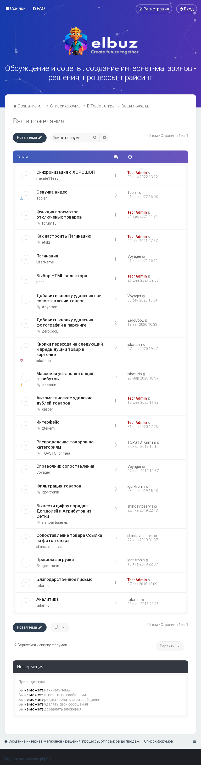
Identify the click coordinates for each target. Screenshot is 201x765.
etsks (46, 242)
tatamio (42, 585)
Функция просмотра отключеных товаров (59, 214)
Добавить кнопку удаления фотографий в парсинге (64, 322)
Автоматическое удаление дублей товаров (64, 400)
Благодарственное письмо (64, 579)
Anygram (49, 307)
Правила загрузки (55, 559)
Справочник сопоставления (65, 466)
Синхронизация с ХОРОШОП (65, 172)
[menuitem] (38, 8)
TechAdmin (137, 173)
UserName (45, 262)
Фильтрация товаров (58, 486)
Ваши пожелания (38, 121)
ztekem (48, 428)
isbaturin (43, 361)
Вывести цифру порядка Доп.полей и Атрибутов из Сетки (63, 511)
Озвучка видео (52, 192)
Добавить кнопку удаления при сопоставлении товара (69, 298)
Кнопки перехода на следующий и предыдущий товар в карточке (69, 349)
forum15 (49, 223)
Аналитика (47, 599)
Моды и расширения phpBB (27, 759)
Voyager (134, 256)
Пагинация (47, 255)
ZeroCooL (50, 331)
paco (40, 282)
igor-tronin (50, 492)
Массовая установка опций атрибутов (64, 376)
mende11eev (47, 178)
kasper (47, 409)
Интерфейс (47, 422)
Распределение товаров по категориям (65, 444)
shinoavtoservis (55, 522)
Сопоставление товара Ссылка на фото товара (69, 538)
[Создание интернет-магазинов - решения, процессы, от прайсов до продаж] (100, 41)
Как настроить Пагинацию (63, 236)
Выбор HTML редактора (61, 275)
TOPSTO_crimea (56, 453)
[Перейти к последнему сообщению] (149, 173)
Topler (41, 198)
